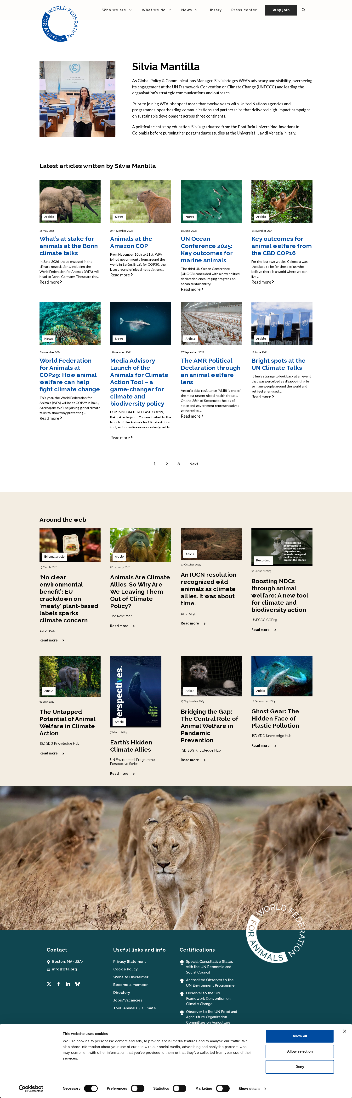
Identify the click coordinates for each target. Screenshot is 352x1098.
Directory (121, 992)
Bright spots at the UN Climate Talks (278, 364)
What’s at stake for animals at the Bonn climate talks (69, 246)
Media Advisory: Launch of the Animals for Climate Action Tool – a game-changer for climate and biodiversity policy (139, 382)
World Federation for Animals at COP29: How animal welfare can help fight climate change (70, 375)
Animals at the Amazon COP (131, 242)
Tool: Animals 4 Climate (134, 1008)
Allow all (300, 1036)
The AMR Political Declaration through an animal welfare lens (210, 371)
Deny (299, 1067)
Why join (281, 10)
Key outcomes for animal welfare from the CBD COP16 (281, 246)
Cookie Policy (125, 969)
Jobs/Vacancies (127, 1000)
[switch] (137, 1088)
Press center (244, 10)
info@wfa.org (64, 969)
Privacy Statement (129, 961)
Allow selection (300, 1051)
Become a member (130, 985)
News (119, 217)
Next (194, 463)
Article (49, 217)
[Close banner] (344, 1031)
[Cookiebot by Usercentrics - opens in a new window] (31, 1088)
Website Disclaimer (130, 977)
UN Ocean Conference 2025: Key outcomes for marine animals (207, 249)
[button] (303, 10)
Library (215, 10)
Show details (249, 1089)
